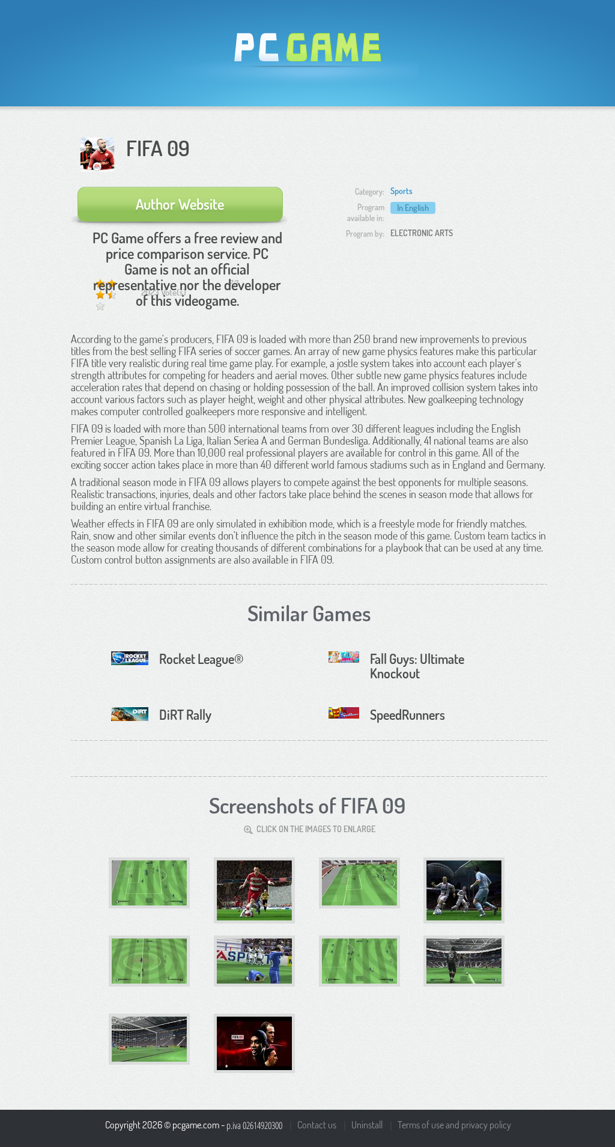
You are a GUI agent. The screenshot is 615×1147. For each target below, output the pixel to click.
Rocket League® (201, 658)
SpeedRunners (407, 714)
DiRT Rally (185, 714)
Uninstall (367, 1125)
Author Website (180, 204)
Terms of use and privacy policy (454, 1125)
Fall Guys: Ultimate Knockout (417, 665)
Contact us (316, 1125)
